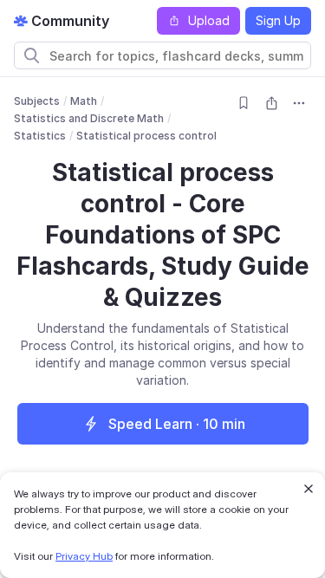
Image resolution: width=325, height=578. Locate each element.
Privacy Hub (84, 555)
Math (83, 100)
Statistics (40, 135)
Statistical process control (146, 135)
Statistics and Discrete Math (89, 118)
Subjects (37, 100)
